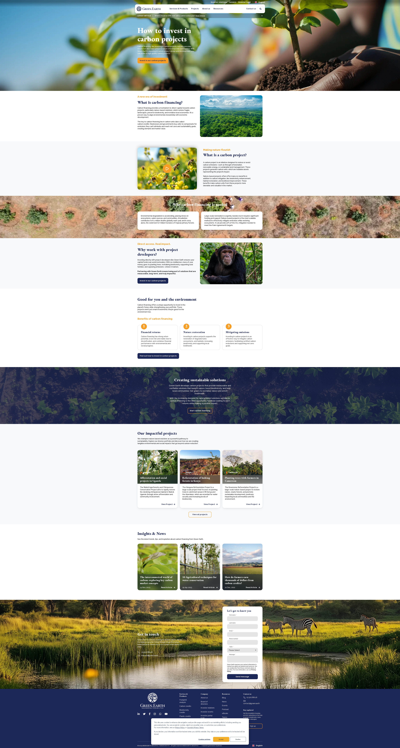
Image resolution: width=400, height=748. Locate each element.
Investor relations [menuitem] (207, 708)
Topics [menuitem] (224, 717)
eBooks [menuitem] (225, 713)
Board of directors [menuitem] (204, 703)
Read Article (200, 16)
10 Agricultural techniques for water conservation (199, 579)
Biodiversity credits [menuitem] (184, 711)
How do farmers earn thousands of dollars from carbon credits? (239, 580)
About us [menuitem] (204, 698)
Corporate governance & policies (212, 745)
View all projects (200, 514)
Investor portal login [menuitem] (206, 717)
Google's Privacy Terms (195, 727)
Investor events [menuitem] (207, 712)
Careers (232, 2)
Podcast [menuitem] (225, 709)
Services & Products (179, 9)
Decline (238, 739)
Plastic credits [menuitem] (185, 716)
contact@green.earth (149, 655)
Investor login (244, 2)
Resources (218, 9)
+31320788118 (147, 652)
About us (206, 9)
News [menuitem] (224, 702)
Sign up (253, 726)
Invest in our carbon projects (153, 60)
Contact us (251, 9)
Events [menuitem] (225, 706)
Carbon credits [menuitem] (185, 706)
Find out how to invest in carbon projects (158, 356)
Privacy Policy (180, 727)
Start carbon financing (200, 411)
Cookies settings (204, 739)
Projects (195, 9)
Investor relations (219, 2)
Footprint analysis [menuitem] (183, 701)
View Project (167, 504)
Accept (221, 739)
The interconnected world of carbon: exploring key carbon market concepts (156, 580)
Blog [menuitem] (224, 698)
